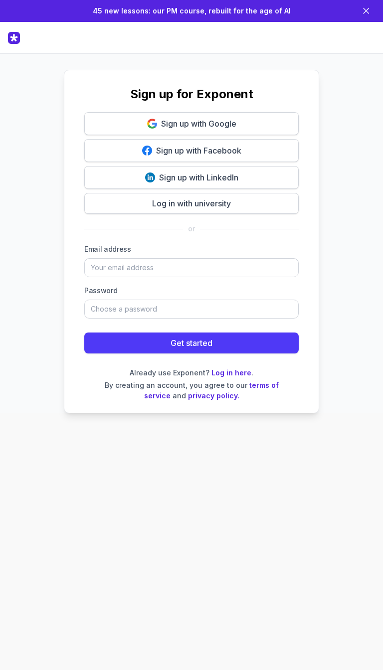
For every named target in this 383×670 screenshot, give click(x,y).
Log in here (231, 372)
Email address (107, 249)
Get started (191, 343)
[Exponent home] (16, 38)
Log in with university (191, 203)
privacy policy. (213, 395)
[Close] (366, 11)
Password (100, 290)
